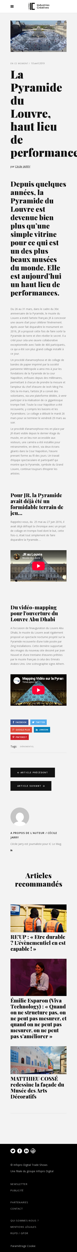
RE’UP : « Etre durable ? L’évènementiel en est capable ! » (38, 942)
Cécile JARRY (22, 166)
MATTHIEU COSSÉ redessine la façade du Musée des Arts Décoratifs (37, 1087)
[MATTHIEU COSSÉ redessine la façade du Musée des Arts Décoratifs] (38, 1060)
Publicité (17, 1190)
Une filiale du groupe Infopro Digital (31, 1171)
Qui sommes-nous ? (24, 1220)
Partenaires (19, 1202)
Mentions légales (23, 1227)
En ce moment (19, 63)
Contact (16, 1208)
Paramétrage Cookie (23, 1246)
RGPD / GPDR (19, 1233)
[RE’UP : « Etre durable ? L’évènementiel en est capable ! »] (38, 918)
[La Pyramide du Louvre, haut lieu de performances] (19, 817)
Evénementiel (27, 746)
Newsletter (18, 1184)
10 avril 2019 (37, 63)
